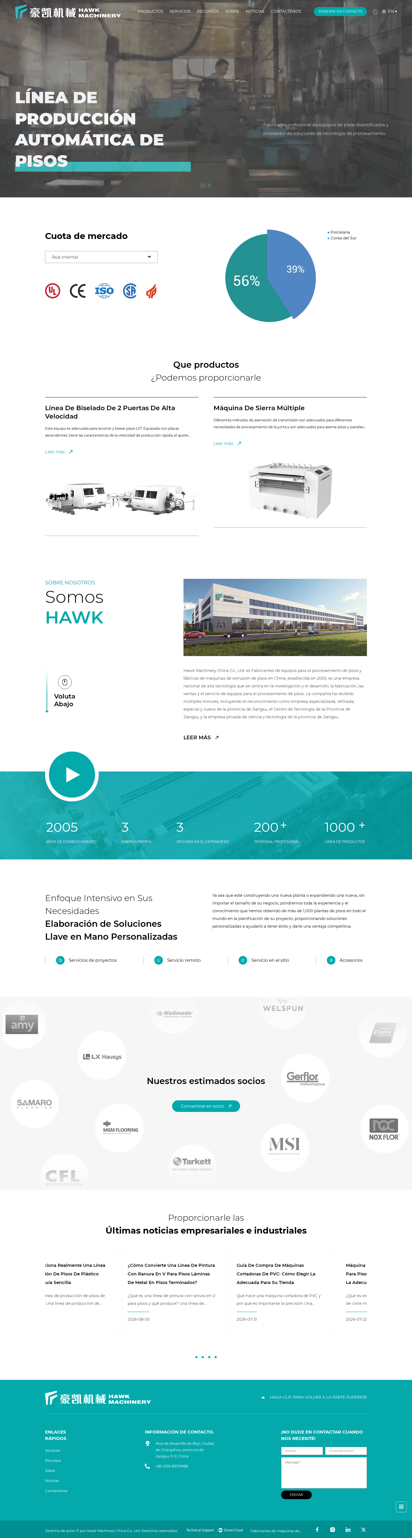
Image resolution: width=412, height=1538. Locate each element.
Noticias (255, 11)
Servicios (180, 11)
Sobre (232, 11)
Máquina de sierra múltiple (90, 408)
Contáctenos (286, 11)
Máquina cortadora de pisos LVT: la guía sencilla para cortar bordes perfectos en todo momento (309, 1274)
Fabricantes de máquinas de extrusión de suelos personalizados (276, 1531)
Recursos (208, 11)
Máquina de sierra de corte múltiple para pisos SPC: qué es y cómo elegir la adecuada (202, 1274)
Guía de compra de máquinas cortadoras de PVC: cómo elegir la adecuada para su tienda (90, 1274)
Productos (150, 11)
